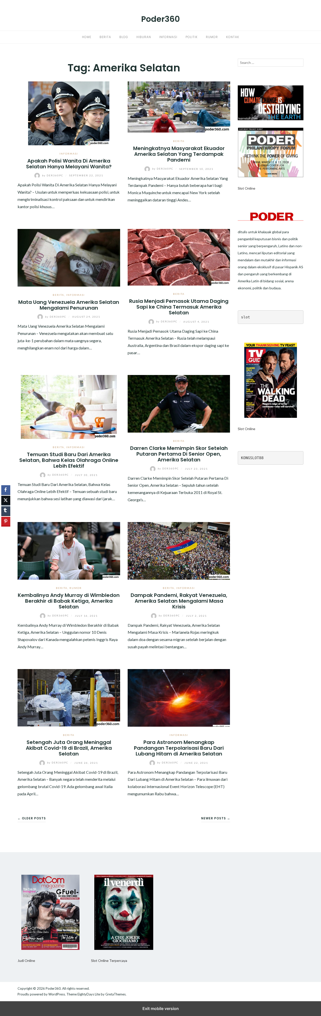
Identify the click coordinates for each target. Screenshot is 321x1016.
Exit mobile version (160, 1008)
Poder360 (160, 19)
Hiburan (143, 37)
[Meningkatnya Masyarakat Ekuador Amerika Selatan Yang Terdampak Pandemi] (179, 106)
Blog (123, 37)
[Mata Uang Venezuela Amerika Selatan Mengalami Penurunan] (69, 257)
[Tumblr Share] (5, 510)
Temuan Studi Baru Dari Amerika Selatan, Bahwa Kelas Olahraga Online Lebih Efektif (68, 460)
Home (86, 37)
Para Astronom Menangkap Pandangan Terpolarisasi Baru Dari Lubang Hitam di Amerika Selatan (179, 748)
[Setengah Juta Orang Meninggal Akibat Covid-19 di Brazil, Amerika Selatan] (69, 697)
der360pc (53, 175)
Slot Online (246, 188)
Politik (192, 37)
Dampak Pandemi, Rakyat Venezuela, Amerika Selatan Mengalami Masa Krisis (179, 601)
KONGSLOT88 (252, 458)
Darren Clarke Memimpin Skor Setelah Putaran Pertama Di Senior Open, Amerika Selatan (179, 454)
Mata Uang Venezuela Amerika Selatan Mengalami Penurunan (68, 305)
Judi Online (26, 960)
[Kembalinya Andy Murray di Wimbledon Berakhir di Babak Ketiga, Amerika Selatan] (69, 550)
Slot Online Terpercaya (109, 960)
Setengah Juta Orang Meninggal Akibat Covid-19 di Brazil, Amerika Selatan (69, 748)
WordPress (56, 994)
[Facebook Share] (5, 489)
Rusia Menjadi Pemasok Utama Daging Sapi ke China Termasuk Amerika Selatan (178, 307)
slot (245, 317)
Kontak (232, 37)
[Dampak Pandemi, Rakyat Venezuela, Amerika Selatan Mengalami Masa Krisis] (179, 550)
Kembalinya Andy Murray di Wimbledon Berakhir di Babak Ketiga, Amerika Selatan (69, 601)
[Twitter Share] (5, 500)
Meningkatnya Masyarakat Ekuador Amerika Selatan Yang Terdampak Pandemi (179, 154)
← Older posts (32, 818)
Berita (105, 37)
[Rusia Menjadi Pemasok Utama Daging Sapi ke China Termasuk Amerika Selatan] (179, 256)
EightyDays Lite (88, 994)
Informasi (168, 37)
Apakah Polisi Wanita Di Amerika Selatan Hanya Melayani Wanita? (69, 163)
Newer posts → (215, 818)
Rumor (212, 37)
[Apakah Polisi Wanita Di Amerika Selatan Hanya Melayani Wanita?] (69, 112)
